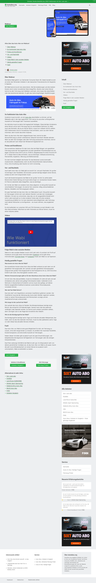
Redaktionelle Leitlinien (34, 579)
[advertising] (76, 57)
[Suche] (89, 5)
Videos (9, 57)
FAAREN (9, 378)
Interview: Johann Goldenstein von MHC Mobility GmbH (17, 568)
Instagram (31, 256)
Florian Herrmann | (68, 490)
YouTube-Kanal (19, 256)
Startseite (22, 5)
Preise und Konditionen (14, 52)
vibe (64, 409)
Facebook (36, 254)
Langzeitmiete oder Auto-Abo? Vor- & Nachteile (16, 564)
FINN (8, 390)
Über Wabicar (11, 47)
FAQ (50, 5)
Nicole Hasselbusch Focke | (75, 510)
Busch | (76, 500)
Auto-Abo (28, 117)
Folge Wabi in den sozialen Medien (18, 59)
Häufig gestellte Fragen (14, 62)
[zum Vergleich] (71, 22)
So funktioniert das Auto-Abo (16, 49)
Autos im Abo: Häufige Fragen (72, 470)
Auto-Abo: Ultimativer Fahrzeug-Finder (46, 561)
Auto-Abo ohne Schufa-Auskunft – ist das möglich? (18, 559)
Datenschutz (20, 579)
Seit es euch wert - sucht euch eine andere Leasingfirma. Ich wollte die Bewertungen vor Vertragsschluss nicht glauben (73, 485)
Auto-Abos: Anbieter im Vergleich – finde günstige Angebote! (75, 419)
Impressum (10, 579)
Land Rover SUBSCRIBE (14, 381)
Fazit (8, 65)
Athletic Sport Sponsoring (15, 383)
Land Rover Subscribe (70, 399)
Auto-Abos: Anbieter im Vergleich (44, 559)
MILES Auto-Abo (12, 388)
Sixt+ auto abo (11, 376)
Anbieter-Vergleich (31, 5)
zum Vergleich (10, 26)
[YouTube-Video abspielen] (31, 232)
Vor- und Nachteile (13, 54)
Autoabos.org (11, 5)
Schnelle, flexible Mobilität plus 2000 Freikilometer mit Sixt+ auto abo (47, 1)
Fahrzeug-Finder (42, 5)
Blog (53, 5)
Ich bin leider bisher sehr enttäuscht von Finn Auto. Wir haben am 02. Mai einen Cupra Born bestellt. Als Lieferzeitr (76, 506)
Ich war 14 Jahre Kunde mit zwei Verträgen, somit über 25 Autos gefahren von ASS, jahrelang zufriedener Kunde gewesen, (76, 496)
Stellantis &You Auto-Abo (14, 386)
